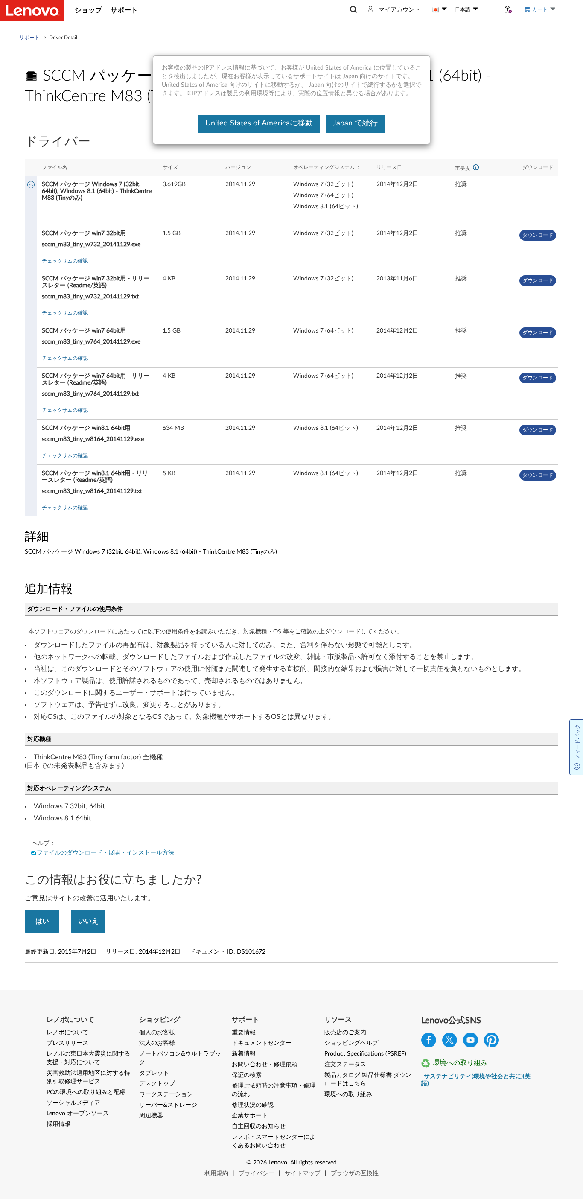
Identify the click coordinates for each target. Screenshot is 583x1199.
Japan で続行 (355, 123)
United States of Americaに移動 (259, 123)
